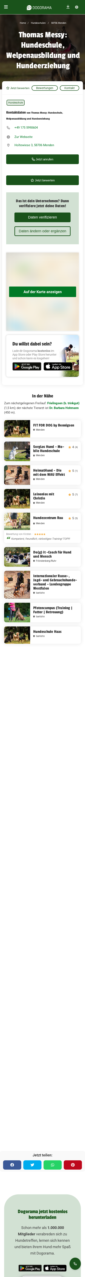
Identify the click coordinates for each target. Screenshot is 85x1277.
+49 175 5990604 (26, 127)
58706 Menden (58, 23)
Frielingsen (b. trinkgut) (63, 403)
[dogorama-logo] (39, 7)
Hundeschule (15, 102)
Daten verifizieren (42, 217)
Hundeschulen (38, 23)
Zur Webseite (23, 137)
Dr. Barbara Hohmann (64, 408)
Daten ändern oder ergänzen (42, 231)
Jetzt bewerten (19, 88)
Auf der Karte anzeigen (43, 292)
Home (23, 23)
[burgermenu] (6, 7)
